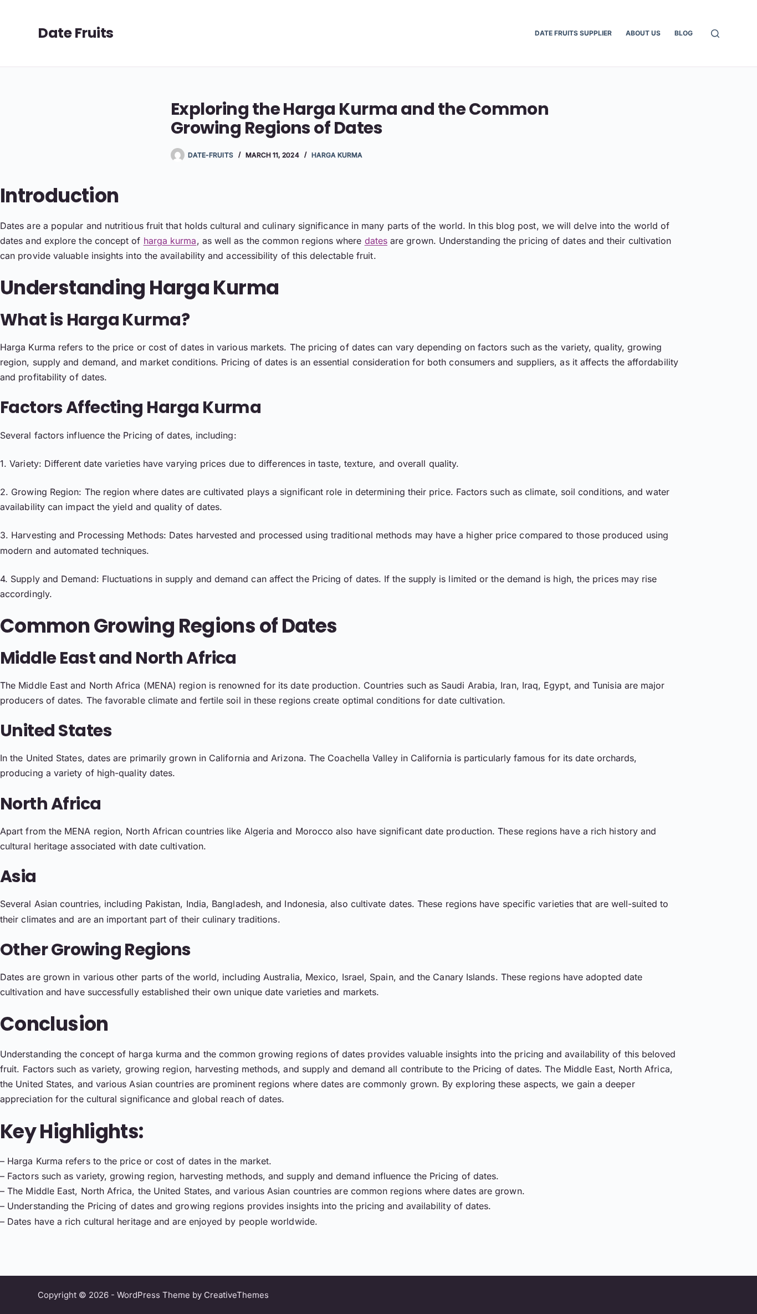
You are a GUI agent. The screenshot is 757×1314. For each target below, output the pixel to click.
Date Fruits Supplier (573, 33)
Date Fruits (76, 33)
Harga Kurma (337, 155)
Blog (683, 33)
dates (376, 240)
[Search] (715, 33)
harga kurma (170, 240)
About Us (643, 33)
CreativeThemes (236, 1295)
